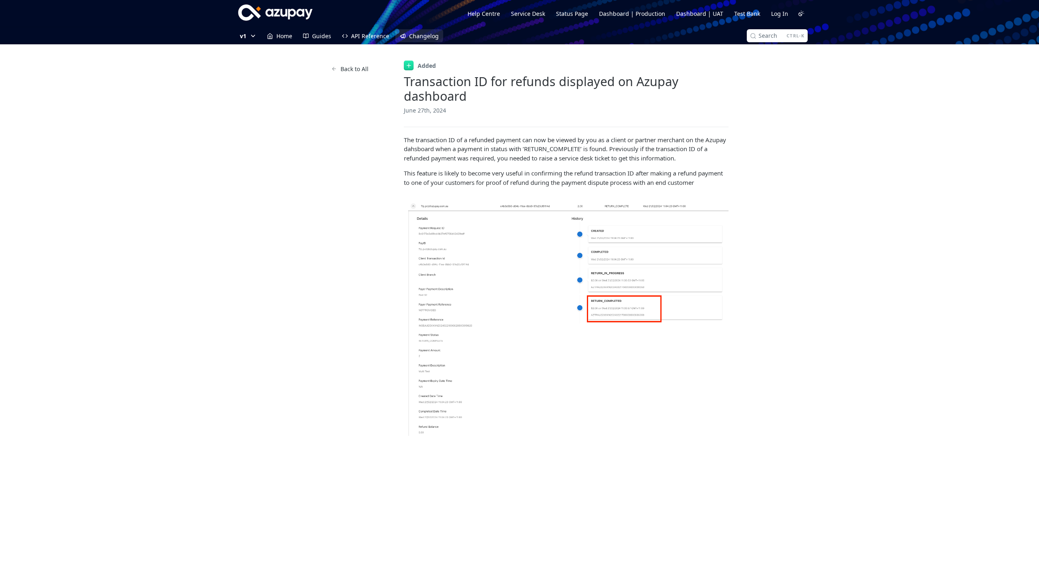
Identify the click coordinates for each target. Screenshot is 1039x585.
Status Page (572, 13)
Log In (779, 13)
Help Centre (484, 13)
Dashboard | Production (632, 13)
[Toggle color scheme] (801, 13)
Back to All (355, 69)
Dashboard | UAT (699, 13)
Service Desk (528, 13)
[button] (566, 319)
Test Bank (747, 13)
